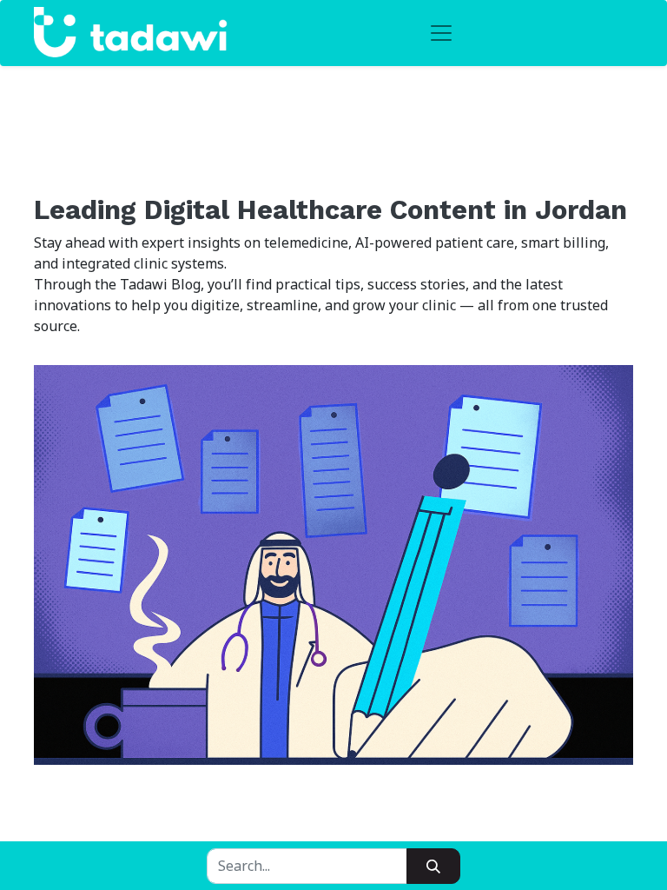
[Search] (432, 865)
